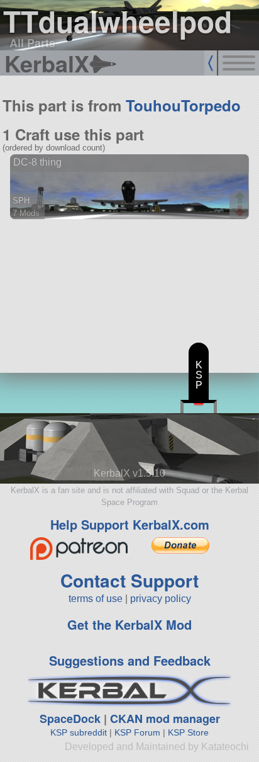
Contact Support (129, 580)
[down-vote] (241, 211)
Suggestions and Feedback (130, 660)
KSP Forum (137, 732)
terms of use (96, 598)
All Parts (32, 43)
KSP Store (188, 732)
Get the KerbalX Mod (129, 624)
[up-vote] (241, 199)
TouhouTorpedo (183, 105)
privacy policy (160, 598)
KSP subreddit (78, 732)
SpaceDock (70, 718)
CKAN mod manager (165, 718)
